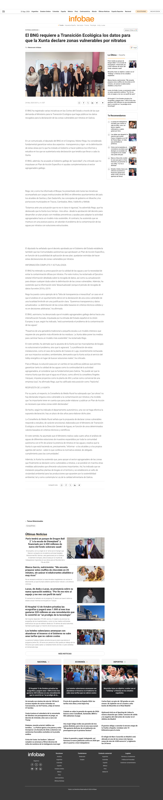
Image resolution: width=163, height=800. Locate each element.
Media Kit (105, 772)
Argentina (34, 11)
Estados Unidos (45, 11)
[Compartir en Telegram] (97, 103)
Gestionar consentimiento (128, 762)
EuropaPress (31, 526)
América (59, 756)
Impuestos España (70, 25)
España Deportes (117, 11)
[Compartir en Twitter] (88, 103)
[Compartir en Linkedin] (92, 103)
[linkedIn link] (40, 768)
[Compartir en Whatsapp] (79, 103)
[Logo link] (81, 18)
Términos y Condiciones (128, 756)
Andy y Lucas (101, 25)
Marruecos (80, 25)
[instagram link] (40, 764)
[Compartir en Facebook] (83, 103)
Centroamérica (85, 11)
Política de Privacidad (128, 759)
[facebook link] (32, 764)
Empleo (82, 759)
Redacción (82, 756)
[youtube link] (32, 768)
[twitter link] (36, 764)
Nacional (128, 11)
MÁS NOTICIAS (64, 654)
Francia (86, 25)
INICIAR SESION (155, 11)
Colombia (56, 11)
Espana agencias (31, 30)
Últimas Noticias (104, 11)
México (70, 11)
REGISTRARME (141, 11)
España (63, 11)
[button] (3, 11)
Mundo (94, 11)
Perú (76, 11)
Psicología (93, 25)
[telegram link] (36, 768)
